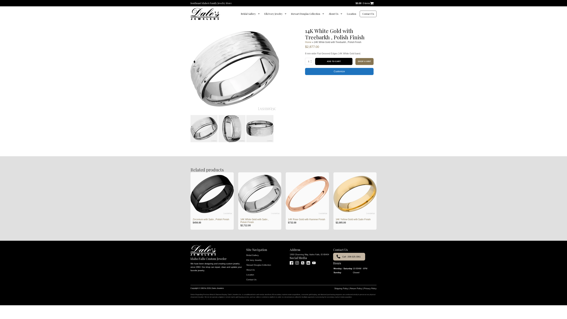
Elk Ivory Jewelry (273, 13)
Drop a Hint (364, 61)
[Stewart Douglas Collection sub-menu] (323, 13)
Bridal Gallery (248, 13)
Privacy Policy (370, 288)
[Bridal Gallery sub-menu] (259, 13)
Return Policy (356, 288)
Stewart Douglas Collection (305, 13)
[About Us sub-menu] (342, 13)
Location (351, 13)
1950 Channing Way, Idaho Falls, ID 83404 (309, 254)
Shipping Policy (341, 288)
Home (308, 42)
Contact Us (368, 13)
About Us (333, 13)
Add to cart (334, 61)
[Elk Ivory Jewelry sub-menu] (286, 13)
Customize (339, 71)
